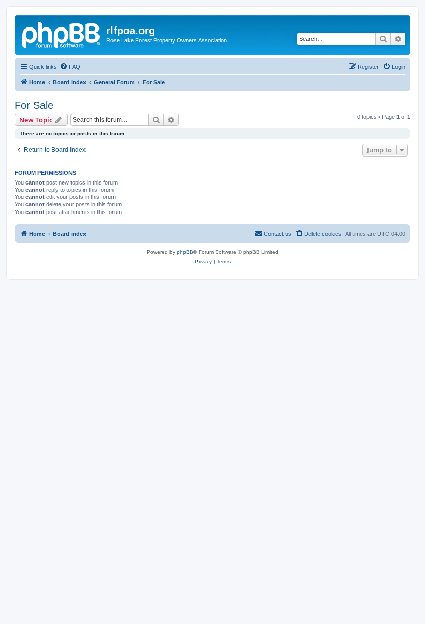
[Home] (61, 33)
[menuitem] (70, 67)
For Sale (34, 105)
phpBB (185, 252)
